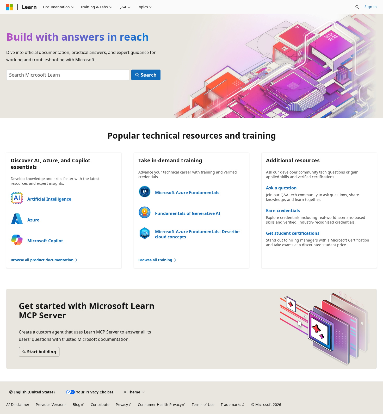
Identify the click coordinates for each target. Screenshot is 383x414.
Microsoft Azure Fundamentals (187, 192)
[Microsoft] (9, 7)
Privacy (122, 404)
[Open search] (357, 7)
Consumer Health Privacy (160, 404)
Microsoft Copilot (45, 240)
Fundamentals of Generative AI (187, 213)
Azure (33, 220)
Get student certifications (292, 233)
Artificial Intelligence (49, 199)
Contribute (100, 404)
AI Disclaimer (17, 404)
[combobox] (67, 75)
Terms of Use (203, 404)
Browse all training (155, 259)
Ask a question (281, 187)
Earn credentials (283, 210)
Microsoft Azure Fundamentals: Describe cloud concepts (197, 234)
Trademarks (231, 404)
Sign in (371, 6)
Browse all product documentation (43, 259)
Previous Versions (51, 404)
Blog (77, 404)
